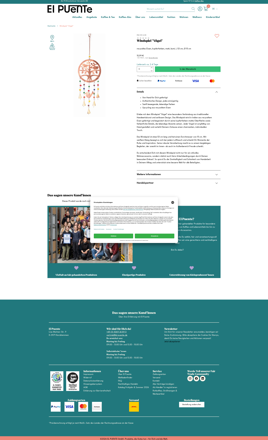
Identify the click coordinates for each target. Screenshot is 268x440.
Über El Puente (124, 374)
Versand (156, 378)
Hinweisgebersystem (92, 384)
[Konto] (201, 10)
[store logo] (58, 9)
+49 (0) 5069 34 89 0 (116, 332)
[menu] (134, 17)
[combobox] (170, 9)
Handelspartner (145, 183)
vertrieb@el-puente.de (117, 335)
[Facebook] (196, 378)
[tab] (179, 92)
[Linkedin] (202, 378)
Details (140, 92)
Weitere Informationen (149, 174)
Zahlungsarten (159, 374)
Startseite (51, 26)
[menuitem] (77, 17)
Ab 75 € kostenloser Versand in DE (74, 1)
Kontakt (156, 381)
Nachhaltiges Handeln (128, 384)
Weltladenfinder (125, 378)
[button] (215, 9)
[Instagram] (190, 378)
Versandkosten (153, 58)
